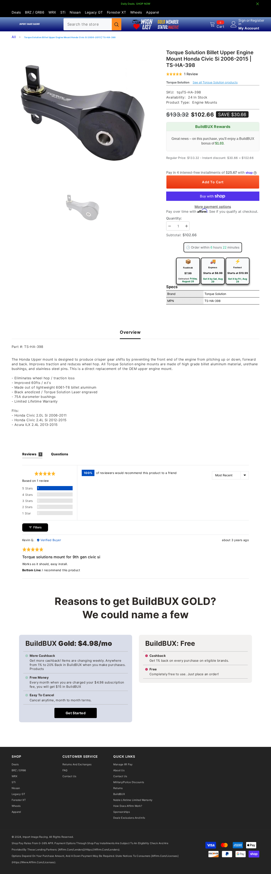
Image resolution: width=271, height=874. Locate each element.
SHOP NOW (143, 3)
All (14, 37)
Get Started (76, 713)
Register (257, 20)
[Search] (92, 24)
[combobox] (88, 24)
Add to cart (212, 182)
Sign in (242, 22)
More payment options (213, 206)
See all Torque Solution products (215, 82)
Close (257, 4)
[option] (83, 113)
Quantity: (174, 218)
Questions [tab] (59, 454)
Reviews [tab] (31, 454)
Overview (130, 332)
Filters (37, 527)
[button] (182, 74)
